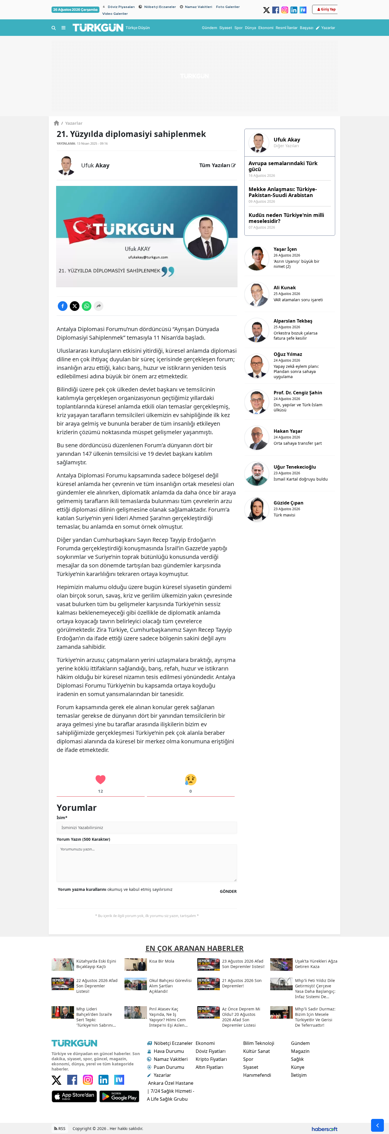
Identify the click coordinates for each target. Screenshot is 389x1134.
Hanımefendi (257, 1075)
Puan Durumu (169, 1067)
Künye (297, 1067)
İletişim (299, 1075)
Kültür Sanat (256, 1051)
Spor (248, 1059)
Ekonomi (205, 1043)
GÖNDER (228, 891)
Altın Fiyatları (209, 1067)
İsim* (62, 817)
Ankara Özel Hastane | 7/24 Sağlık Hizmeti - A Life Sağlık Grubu (170, 1091)
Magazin (300, 1051)
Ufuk (95, 165)
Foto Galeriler (228, 7)
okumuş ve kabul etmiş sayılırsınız (115, 889)
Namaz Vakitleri (198, 7)
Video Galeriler (115, 13)
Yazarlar (72, 123)
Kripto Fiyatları (211, 1059)
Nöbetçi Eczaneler (160, 7)
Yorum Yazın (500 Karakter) (83, 839)
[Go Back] (377, 1125)
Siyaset (250, 1067)
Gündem (300, 1043)
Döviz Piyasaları (121, 7)
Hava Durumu (169, 1051)
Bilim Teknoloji (258, 1043)
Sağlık (297, 1059)
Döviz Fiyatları (211, 1051)
